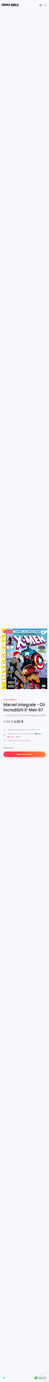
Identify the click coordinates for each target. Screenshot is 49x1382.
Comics (6, 699)
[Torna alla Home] (10, 5)
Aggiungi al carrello (24, 754)
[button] (41, 5)
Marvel (14, 699)
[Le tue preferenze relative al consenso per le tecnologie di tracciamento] (4, 1378)
